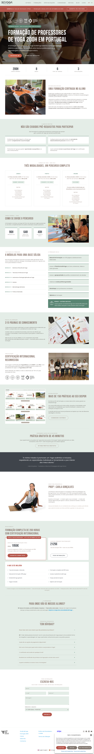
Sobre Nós (23, 738)
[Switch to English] (91, 2)
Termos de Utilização (44, 736)
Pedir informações (59, 555)
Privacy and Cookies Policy (67, 751)
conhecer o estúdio (58, 418)
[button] (91, 735)
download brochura (32, 55)
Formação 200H (24, 733)
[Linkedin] (89, 731)
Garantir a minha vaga (17, 555)
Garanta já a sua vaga (77, 9)
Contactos (23, 741)
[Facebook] (86, 731)
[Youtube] (91, 731)
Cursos (22, 736)
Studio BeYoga (24, 731)
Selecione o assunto (30, 707)
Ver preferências (85, 747)
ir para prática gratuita (47, 446)
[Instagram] (84, 731)
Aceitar (61, 747)
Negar (72, 747)
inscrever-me (15, 55)
